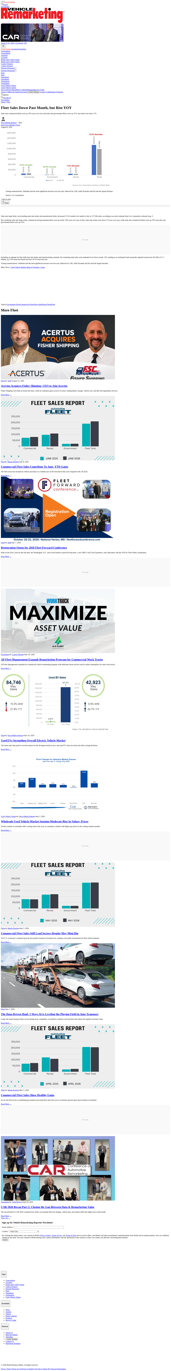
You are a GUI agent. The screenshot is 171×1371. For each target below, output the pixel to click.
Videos (13, 90)
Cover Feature (10, 2)
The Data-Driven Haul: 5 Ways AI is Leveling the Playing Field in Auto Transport (49, 1014)
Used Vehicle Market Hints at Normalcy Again (28, 267)
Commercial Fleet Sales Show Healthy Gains (27, 1095)
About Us (4, 92)
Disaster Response (7, 68)
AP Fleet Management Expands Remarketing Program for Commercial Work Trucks (52, 659)
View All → (5, 1218)
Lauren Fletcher (18, 655)
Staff (9, 381)
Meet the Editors (14, 92)
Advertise (23, 92)
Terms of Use (17, 1369)
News (3, 90)
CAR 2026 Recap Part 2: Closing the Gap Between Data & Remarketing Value (47, 1207)
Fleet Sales (38, 304)
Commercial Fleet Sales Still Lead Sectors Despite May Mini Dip (39, 933)
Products (30, 90)
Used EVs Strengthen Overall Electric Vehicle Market (33, 740)
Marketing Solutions (55, 92)
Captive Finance (7, 64)
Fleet (3, 73)
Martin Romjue (13, 462)
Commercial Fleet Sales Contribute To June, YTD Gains (34, 466)
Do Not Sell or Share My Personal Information (49, 1369)
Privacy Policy (6, 1369)
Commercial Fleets (27, 304)
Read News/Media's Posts (10, 125)
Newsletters (5, 7)
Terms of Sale (27, 1369)
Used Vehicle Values (8, 86)
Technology (5, 81)
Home (3, 102)
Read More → (6, 395)
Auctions (18, 2)
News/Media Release (15, 735)
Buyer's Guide (39, 90)
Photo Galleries (21, 90)
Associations (5, 51)
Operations (26, 2)
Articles (8, 90)
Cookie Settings (33, 92)
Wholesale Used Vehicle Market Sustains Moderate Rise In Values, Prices (44, 821)
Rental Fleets (46, 304)
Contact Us (44, 92)
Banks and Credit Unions (10, 60)
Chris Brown (17, 1202)
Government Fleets (13, 304)
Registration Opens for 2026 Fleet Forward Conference (34, 547)
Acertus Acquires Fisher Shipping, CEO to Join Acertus (34, 385)
